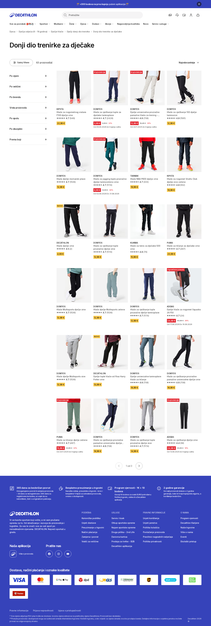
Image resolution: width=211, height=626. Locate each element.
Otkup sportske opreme (123, 523)
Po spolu (14, 118)
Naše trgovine (188, 527)
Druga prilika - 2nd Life (123, 532)
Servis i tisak (118, 518)
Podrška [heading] (86, 512)
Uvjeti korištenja (151, 518)
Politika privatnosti (152, 541)
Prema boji (15, 139)
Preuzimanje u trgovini (93, 527)
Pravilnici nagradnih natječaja (158, 537)
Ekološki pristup (188, 541)
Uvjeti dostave (89, 523)
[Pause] (199, 4)
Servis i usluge (159, 24)
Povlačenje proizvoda (154, 532)
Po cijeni (14, 75)
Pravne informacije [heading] (154, 512)
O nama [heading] (185, 512)
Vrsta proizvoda (18, 107)
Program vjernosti (189, 518)
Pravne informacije (19, 610)
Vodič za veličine (90, 541)
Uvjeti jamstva (150, 523)
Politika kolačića (151, 527)
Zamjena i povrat (90, 537)
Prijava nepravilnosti (43, 610)
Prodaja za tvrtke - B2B (123, 541)
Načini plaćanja (89, 532)
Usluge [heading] (116, 512)
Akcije (108, 24)
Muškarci (59, 24)
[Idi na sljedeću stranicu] (139, 465)
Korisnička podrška (91, 518)
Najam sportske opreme (123, 527)
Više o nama (187, 532)
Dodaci (96, 24)
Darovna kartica (119, 537)
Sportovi (44, 24)
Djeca (83, 24)
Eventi (184, 537)
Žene (72, 24)
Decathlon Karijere (190, 523)
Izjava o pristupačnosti (69, 610)
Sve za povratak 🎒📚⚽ (22, 24)
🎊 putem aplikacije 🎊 (102, 4)
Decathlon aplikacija (122, 546)
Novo (145, 24)
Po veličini (15, 86)
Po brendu (15, 97)
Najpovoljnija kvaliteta (128, 24)
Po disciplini (16, 128)
